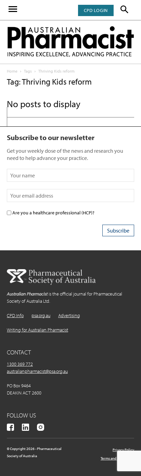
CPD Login (96, 10)
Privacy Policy (123, 449)
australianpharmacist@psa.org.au (37, 371)
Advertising (69, 315)
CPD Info (15, 315)
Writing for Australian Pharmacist (37, 330)
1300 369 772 (20, 364)
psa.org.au (40, 315)
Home (12, 71)
